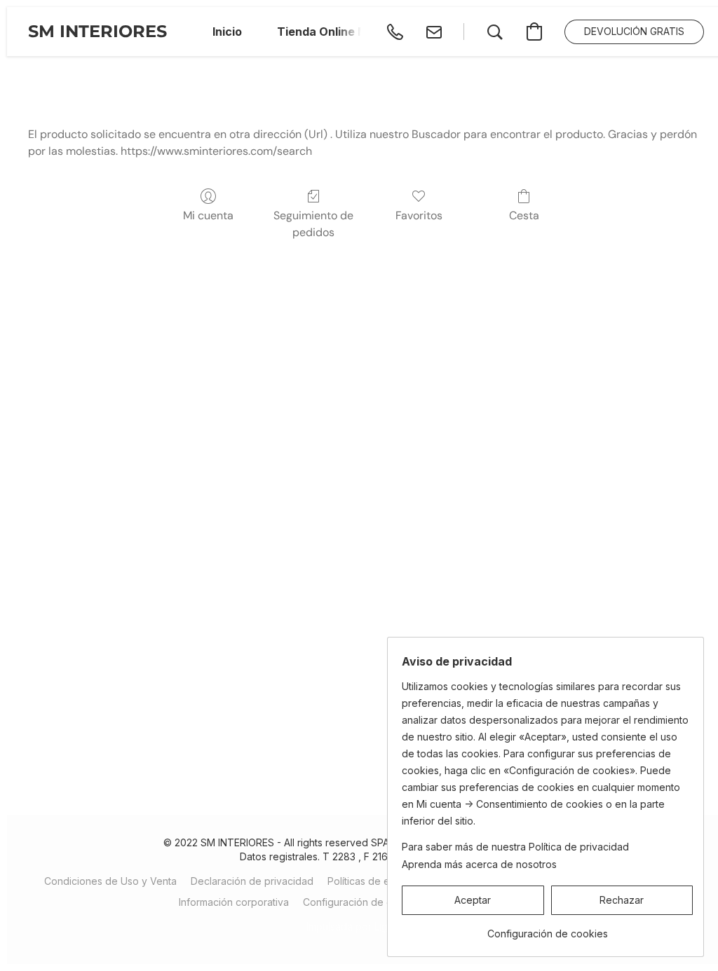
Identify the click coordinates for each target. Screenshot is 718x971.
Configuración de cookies (363, 902)
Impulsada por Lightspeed (366, 926)
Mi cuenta (208, 215)
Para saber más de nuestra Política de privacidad (515, 847)
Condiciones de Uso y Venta (110, 881)
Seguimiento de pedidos (313, 224)
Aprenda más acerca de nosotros (479, 864)
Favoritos (418, 215)
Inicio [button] (227, 32)
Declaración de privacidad (252, 881)
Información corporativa (234, 902)
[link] (547, 928)
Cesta (524, 215)
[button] (97, 31)
